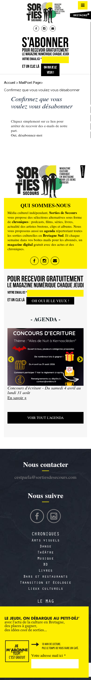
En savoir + (23, 402)
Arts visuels (46, 541)
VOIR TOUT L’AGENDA (45, 417)
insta (44, 29)
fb (36, 29)
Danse (45, 547)
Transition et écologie (45, 583)
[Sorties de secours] (45, 12)
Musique (45, 559)
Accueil (9, 83)
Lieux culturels (45, 589)
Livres (45, 571)
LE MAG (45, 602)
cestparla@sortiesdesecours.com (45, 477)
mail (53, 29)
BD (45, 565)
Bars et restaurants (45, 577)
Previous (10, 359)
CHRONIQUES (46, 534)
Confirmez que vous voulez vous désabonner (42, 102)
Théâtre (45, 553)
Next (80, 359)
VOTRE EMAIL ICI (32, 59)
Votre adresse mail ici (48, 655)
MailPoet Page (30, 83)
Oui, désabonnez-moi (26, 135)
